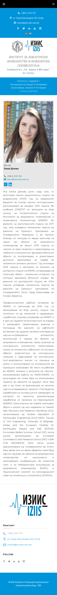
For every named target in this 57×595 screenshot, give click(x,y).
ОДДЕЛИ (33, 81)
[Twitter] (24, 28)
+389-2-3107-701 (28, 13)
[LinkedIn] (29, 28)
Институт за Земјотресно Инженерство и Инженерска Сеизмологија (28, 61)
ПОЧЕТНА (22, 81)
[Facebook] (18, 28)
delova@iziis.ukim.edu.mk (18, 179)
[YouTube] (35, 28)
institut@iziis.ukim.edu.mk (28, 23)
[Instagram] (40, 28)
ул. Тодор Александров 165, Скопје (28, 18)
